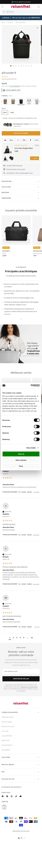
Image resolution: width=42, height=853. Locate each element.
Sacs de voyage (7, 722)
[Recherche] (4, 12)
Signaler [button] (23, 492)
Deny (21, 466)
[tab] (10, 65)
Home (3, 22)
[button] (2, 6)
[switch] (37, 426)
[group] (21, 479)
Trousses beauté (7, 745)
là (25, 173)
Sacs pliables (6, 750)
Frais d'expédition (15, 86)
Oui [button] (19, 492)
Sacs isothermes (7, 736)
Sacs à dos (10, 22)
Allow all (21, 454)
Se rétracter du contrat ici (11, 787)
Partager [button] (29, 492)
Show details (31, 448)
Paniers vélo (5, 740)
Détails (37, 145)
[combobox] (21, 12)
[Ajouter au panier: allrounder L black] (27, 242)
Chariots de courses (8, 726)
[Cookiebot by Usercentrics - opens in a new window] (31, 385)
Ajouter (34, 158)
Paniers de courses (8, 717)
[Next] (39, 101)
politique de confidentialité (29, 687)
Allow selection (21, 460)
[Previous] (2, 101)
